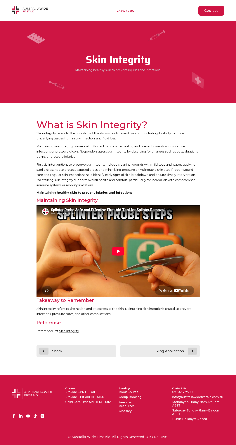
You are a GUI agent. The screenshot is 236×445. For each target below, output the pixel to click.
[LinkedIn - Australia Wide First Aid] (21, 416)
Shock (57, 351)
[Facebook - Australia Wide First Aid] (14, 416)
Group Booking (130, 397)
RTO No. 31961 (157, 437)
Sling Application (170, 351)
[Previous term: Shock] (43, 351)
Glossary (125, 411)
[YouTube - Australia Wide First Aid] (28, 416)
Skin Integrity (69, 331)
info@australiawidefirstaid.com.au (197, 397)
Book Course (128, 392)
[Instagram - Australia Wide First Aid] (42, 416)
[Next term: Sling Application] (192, 351)
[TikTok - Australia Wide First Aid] (35, 416)
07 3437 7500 (182, 392)
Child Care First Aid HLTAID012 (88, 402)
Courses (211, 11)
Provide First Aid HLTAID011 (85, 397)
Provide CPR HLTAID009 (83, 392)
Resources (127, 406)
